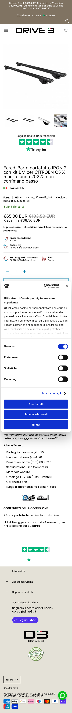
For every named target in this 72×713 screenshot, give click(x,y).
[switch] (63, 357)
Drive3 (6, 687)
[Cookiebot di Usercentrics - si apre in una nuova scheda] (44, 286)
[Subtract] (7, 271)
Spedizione (30, 227)
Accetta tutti (36, 404)
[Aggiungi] (24, 271)
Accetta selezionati (36, 414)
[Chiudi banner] (67, 286)
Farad (6, 197)
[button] (66, 30)
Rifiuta (36, 424)
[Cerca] (67, 21)
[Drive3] (35, 30)
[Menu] (5, 30)
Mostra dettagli (51, 393)
